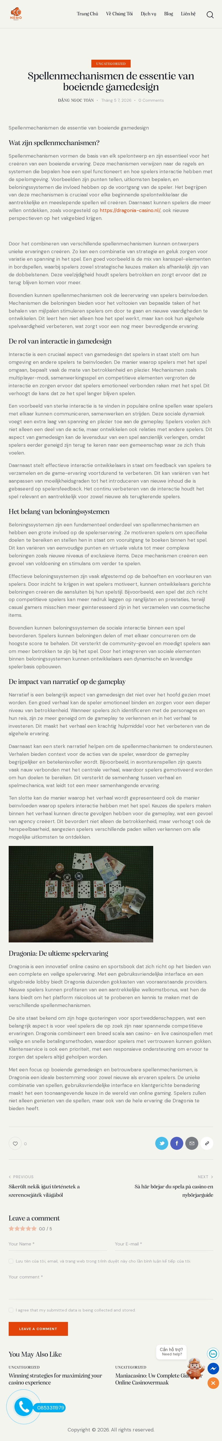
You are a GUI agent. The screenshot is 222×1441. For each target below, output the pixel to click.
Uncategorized (111, 64)
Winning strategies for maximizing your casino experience (55, 1379)
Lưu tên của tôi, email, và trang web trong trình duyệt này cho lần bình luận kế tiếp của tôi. (103, 1261)
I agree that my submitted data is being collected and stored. (76, 1310)
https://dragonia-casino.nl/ (130, 210)
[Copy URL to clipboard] (206, 1143)
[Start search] (209, 14)
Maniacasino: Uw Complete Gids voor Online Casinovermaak (159, 1379)
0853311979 (50, 1407)
